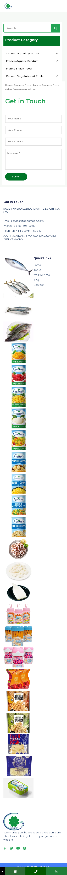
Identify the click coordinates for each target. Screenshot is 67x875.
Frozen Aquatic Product (38, 85)
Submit (16, 176)
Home (8, 85)
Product (18, 85)
